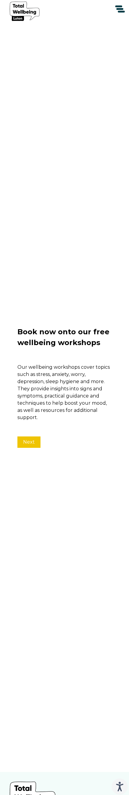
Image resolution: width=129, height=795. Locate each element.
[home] (25, 11)
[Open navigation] (120, 9)
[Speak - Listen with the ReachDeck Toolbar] (120, 787)
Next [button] (29, 442)
